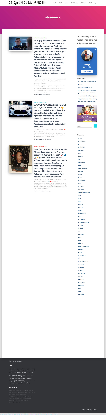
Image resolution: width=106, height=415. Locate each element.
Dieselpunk (80, 171)
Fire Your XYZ (81, 189)
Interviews (80, 207)
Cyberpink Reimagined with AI (85, 87)
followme (12, 372)
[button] (56, 2)
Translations (81, 279)
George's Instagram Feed (40, 38)
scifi (21, 383)
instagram (21, 375)
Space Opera (81, 267)
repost (18, 383)
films (34, 370)
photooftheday (19, 381)
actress (13, 369)
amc (16, 369)
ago (47, 94)
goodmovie (18, 372)
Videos (79, 288)
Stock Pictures (81, 273)
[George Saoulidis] (28, 3)
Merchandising (81, 219)
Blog (55, 2)
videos (28, 383)
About (60, 2)
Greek (79, 198)
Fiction (79, 183)
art (18, 369)
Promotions (80, 249)
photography (11, 381)
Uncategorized (81, 282)
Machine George (82, 213)
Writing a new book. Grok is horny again (87, 96)
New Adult (80, 228)
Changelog (80, 156)
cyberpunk (22, 371)
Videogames (81, 285)
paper (30, 378)
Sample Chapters (82, 255)
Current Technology (82, 168)
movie (18, 378)
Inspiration (80, 204)
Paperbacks (80, 234)
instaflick (28, 372)
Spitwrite (80, 270)
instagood (12, 376)
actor (10, 369)
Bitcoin (79, 153)
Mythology (80, 225)
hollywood (23, 372)
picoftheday (27, 381)
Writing (79, 291)
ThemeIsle (94, 409)
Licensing (82, 2)
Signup (90, 2)
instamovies (29, 375)
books (10, 370)
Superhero (80, 276)
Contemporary (81, 162)
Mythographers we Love (83, 222)
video (25, 383)
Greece (79, 195)
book (33, 369)
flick (9, 372)
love (13, 378)
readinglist (14, 383)
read (34, 381)
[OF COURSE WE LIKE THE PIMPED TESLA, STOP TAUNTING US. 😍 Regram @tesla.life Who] (20, 109)
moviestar (26, 378)
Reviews (80, 252)
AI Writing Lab (81, 147)
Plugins (79, 237)
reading (10, 383)
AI (78, 144)
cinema (18, 371)
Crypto (79, 165)
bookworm (13, 370)
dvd (26, 370)
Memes (79, 216)
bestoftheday (29, 369)
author (20, 369)
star (23, 383)
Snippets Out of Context (83, 261)
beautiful (24, 369)
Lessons (80, 210)
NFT (79, 231)
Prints (79, 240)
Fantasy (80, 177)
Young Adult (81, 294)
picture (31, 381)
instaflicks (32, 372)
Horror (79, 201)
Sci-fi (79, 258)
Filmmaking (80, 186)
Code (79, 159)
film (31, 371)
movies (22, 378)
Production (80, 243)
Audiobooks (80, 150)
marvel (15, 378)
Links (66, 2)
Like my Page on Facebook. (15, 361)
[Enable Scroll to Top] (103, 412)
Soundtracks (81, 264)
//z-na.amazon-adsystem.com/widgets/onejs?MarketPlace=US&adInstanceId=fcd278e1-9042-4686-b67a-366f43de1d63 (29, 414)
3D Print (80, 138)
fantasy (28, 370)
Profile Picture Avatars (83, 246)
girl (15, 372)
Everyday (80, 174)
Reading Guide (74, 2)
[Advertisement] (87, 325)
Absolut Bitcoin (81, 141)
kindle (10, 378)
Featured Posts (81, 180)
